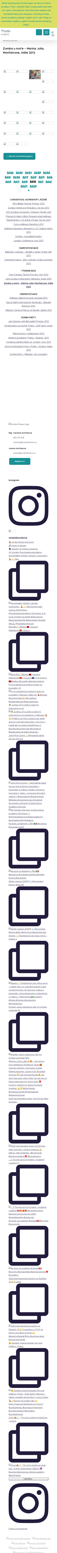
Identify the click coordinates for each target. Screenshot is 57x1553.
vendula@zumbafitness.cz (25, 442)
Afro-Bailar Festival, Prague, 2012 (29, 203)
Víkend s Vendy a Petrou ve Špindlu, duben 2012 (28, 310)
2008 (33, 186)
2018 (33, 177)
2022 (46, 172)
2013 (25, 181)
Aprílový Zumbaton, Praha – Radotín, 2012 (28, 337)
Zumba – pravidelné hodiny (28, 236)
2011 (40, 181)
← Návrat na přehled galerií (19, 156)
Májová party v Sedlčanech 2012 (28, 333)
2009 (24, 186)
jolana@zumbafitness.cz (24, 453)
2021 (8, 177)
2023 (37, 172)
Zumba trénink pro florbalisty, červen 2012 (28, 208)
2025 (19, 172)
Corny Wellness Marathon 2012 (29, 224)
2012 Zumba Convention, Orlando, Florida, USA (28, 212)
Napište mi (20, 461)
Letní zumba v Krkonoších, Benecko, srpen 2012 (28, 279)
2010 (49, 181)
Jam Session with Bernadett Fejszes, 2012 (28, 321)
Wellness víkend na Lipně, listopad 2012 (28, 298)
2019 (25, 177)
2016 (49, 177)
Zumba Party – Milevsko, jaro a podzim (28, 354)
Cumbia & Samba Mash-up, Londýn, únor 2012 (28, 342)
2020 (16, 177)
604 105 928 (18, 437)
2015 (8, 181)
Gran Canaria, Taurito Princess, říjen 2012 (28, 274)
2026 (10, 172)
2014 (16, 181)
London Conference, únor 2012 (28, 240)
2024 (28, 172)
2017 (42, 177)
